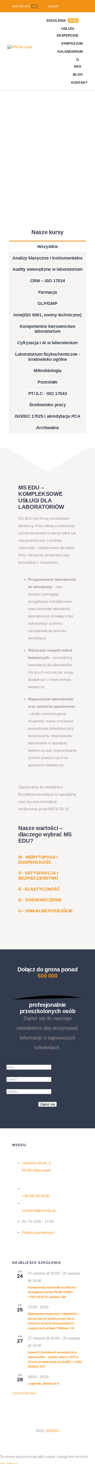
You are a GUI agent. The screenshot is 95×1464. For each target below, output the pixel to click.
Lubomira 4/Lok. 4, (36, 1163)
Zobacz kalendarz (24, 1393)
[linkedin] (46, 1440)
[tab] (47, 246)
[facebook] (38, 1440)
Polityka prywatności (38, 1232)
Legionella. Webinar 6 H (43, 1383)
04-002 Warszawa (36, 1170)
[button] (38, 860)
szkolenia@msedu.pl (38, 1210)
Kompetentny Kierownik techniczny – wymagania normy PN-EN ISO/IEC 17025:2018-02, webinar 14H (53, 1292)
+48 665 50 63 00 (35, 1196)
